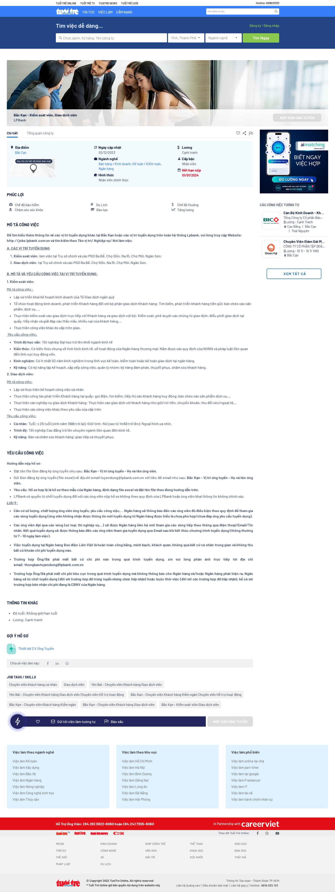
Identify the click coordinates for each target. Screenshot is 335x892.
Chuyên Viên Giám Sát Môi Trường (304, 241)
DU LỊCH (105, 864)
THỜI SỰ (61, 850)
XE (102, 857)
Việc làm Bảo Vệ (24, 774)
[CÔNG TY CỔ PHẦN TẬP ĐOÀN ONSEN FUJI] (271, 249)
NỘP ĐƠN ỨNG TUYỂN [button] (297, 117)
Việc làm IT (239, 786)
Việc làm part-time (244, 767)
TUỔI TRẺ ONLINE (66, 3)
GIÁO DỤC (240, 844)
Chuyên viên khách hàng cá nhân (33, 684)
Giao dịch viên (74, 684)
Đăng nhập (271, 25)
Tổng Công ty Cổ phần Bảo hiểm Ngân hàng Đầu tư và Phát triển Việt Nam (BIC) (302, 218)
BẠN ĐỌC (240, 850)
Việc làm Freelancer (245, 780)
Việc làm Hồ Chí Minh (137, 761)
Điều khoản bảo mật (215, 885)
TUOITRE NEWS (108, 3)
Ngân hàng (106, 169)
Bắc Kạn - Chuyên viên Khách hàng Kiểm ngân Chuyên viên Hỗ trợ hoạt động (186, 694)
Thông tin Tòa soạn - (239, 880)
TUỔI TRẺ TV (87, 3)
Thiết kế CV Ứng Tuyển (36, 648)
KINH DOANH (108, 844)
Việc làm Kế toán (25, 761)
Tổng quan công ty (40, 133)
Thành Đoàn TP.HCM (266, 880)
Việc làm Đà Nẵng (135, 793)
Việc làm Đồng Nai (135, 780)
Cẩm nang (124, 12)
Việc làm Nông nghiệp (28, 786)
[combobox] (111, 37)
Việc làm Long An (134, 786)
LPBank (20, 120)
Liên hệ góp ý (239, 885)
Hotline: (264, 885)
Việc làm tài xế (242, 793)
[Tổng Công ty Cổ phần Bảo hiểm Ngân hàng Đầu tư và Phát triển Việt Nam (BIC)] (271, 220)
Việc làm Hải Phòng (136, 799)
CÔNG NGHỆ (108, 850)
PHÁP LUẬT (63, 864)
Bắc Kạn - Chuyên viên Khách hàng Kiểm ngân (42, 704)
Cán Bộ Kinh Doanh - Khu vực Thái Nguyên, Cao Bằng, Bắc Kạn (303, 212)
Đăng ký (255, 25)
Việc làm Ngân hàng (27, 780)
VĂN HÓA (151, 850)
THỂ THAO (196, 844)
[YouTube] (277, 833)
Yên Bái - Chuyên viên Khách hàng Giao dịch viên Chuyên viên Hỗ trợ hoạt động (66, 694)
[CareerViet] (259, 824)
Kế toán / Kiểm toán (146, 164)
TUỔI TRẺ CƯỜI (129, 3)
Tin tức (88, 12)
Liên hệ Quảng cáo (188, 885)
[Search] (276, 11)
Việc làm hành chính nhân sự (252, 799)
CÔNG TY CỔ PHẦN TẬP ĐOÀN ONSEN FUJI (304, 246)
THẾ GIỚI (61, 857)
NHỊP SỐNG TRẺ (155, 844)
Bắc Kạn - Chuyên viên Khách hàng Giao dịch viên (119, 704)
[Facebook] (258, 833)
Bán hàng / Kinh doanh (115, 164)
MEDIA (60, 844)
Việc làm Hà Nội (133, 767)
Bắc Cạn (20, 152)
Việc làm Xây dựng (26, 767)
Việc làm (105, 12)
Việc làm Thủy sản (26, 799)
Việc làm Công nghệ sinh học (33, 793)
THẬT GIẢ (240, 857)
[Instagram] (267, 833)
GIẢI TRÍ (150, 857)
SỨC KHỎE (196, 857)
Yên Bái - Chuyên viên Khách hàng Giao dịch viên (126, 684)
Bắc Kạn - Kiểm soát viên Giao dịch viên (190, 704)
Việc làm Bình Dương (137, 774)
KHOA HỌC (196, 850)
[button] (238, 133)
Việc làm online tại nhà (247, 761)
